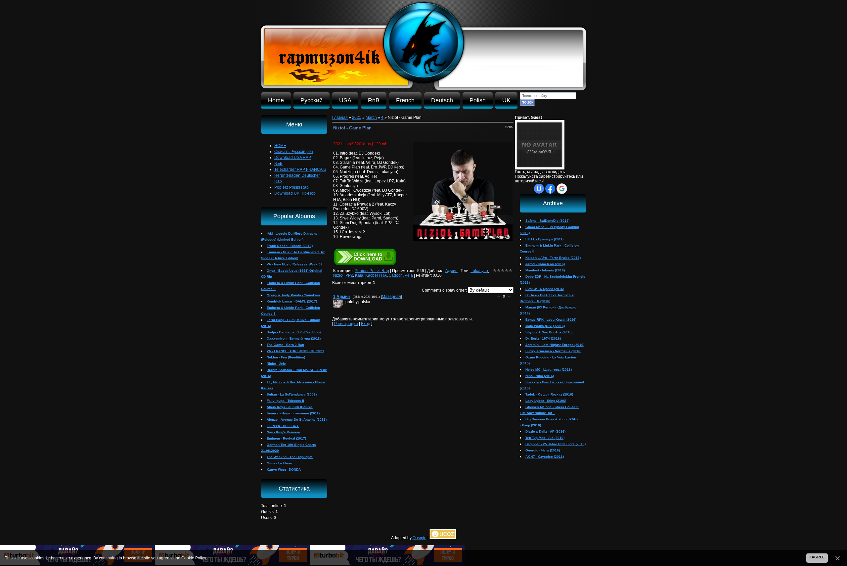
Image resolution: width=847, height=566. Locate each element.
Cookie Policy (193, 558)
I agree (817, 557)
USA (345, 100)
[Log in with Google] (562, 188)
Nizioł (338, 275)
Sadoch (396, 275)
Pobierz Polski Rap (372, 270)
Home (276, 100)
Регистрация (346, 323)
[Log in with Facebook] (550, 189)
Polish (477, 100)
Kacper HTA (376, 275)
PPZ (349, 275)
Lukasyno (479, 270)
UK (506, 100)
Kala (359, 275)
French (405, 100)
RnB (373, 100)
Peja (409, 275)
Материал (391, 296)
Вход (365, 323)
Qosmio (419, 538)
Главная (340, 117)
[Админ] (344, 302)
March (371, 117)
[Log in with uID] (539, 189)
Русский (311, 100)
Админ (451, 270)
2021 (356, 117)
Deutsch (442, 100)
